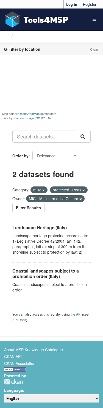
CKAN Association (19, 363)
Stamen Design (23, 118)
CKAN (13, 382)
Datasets (26, 35)
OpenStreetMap (29, 113)
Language (13, 390)
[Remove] (43, 190)
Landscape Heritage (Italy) (39, 227)
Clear (94, 49)
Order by (20, 155)
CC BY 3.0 (43, 118)
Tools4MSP (45, 20)
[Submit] (83, 136)
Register (89, 4)
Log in (71, 4)
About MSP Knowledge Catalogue (33, 349)
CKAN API (13, 356)
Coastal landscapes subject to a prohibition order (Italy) (45, 274)
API (78, 314)
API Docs (19, 319)
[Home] (6, 35)
